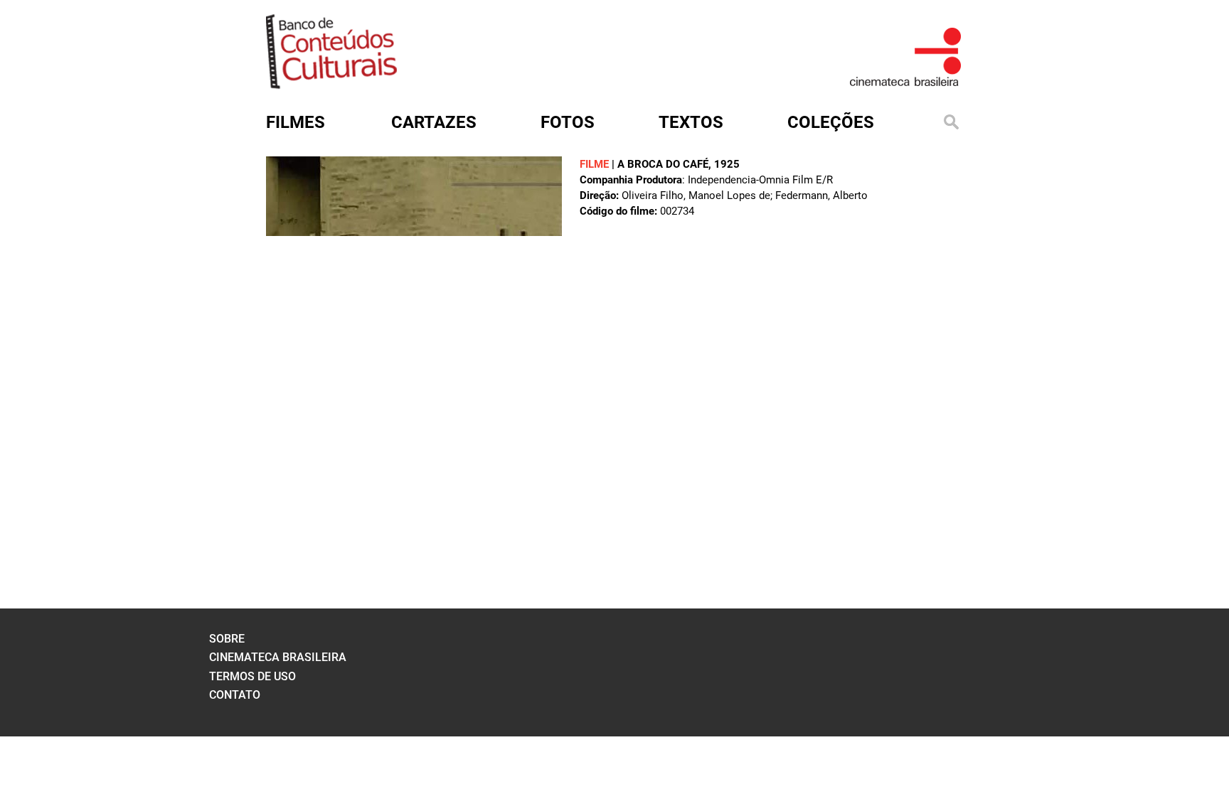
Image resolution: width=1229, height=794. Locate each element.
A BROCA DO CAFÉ (662, 164)
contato (234, 695)
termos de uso (252, 676)
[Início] (331, 84)
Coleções (830, 122)
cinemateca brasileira (277, 657)
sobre (227, 638)
